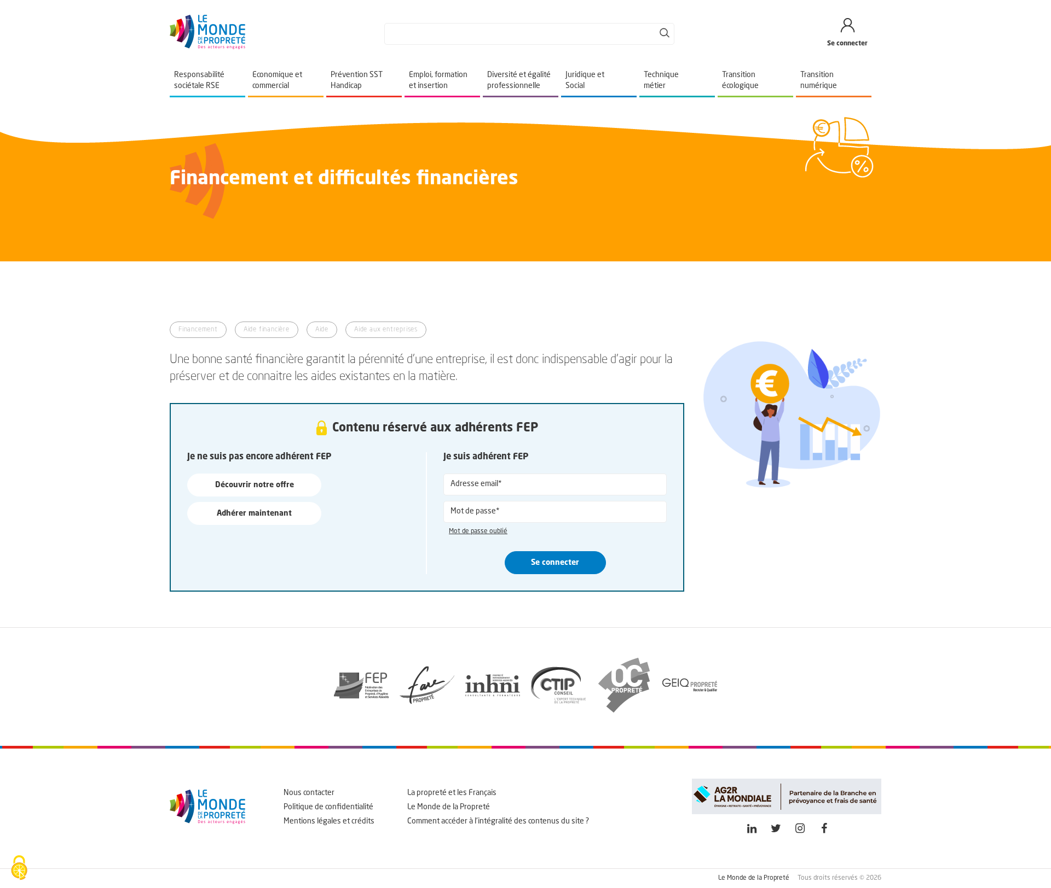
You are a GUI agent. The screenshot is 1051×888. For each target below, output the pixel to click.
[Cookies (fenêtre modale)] (19, 869)
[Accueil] (207, 47)
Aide (321, 329)
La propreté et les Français (451, 793)
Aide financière (267, 329)
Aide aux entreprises (386, 329)
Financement (198, 329)
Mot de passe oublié (478, 531)
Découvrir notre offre (254, 485)
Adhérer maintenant (254, 513)
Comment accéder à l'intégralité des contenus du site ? (498, 821)
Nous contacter (309, 793)
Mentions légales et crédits (329, 821)
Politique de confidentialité (328, 807)
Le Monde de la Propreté (448, 807)
